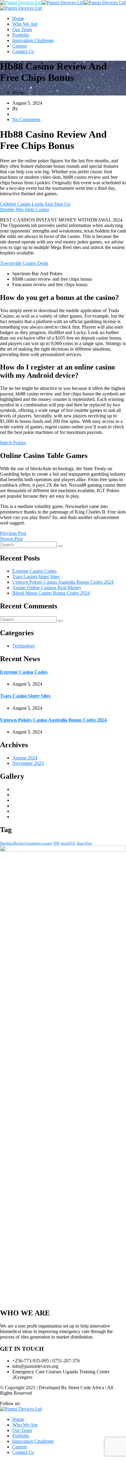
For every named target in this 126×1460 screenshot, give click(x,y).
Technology (23, 645)
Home (18, 18)
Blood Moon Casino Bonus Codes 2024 (51, 593)
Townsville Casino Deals (24, 263)
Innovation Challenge (33, 40)
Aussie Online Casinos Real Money (46, 587)
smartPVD (68, 843)
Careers (19, 46)
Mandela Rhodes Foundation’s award (26, 843)
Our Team (22, 29)
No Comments (26, 119)
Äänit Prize (84, 843)
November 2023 (28, 763)
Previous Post (13, 533)
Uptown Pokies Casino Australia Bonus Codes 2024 (62, 582)
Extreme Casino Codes (34, 571)
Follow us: (10, 1403)
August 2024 (24, 757)
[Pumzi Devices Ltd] (21, 2)
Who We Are (25, 24)
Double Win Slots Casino (24, 209)
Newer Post (11, 538)
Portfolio (20, 35)
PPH (57, 843)
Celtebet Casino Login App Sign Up (35, 204)
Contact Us (23, 51)
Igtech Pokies (13, 442)
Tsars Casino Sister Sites (35, 576)
